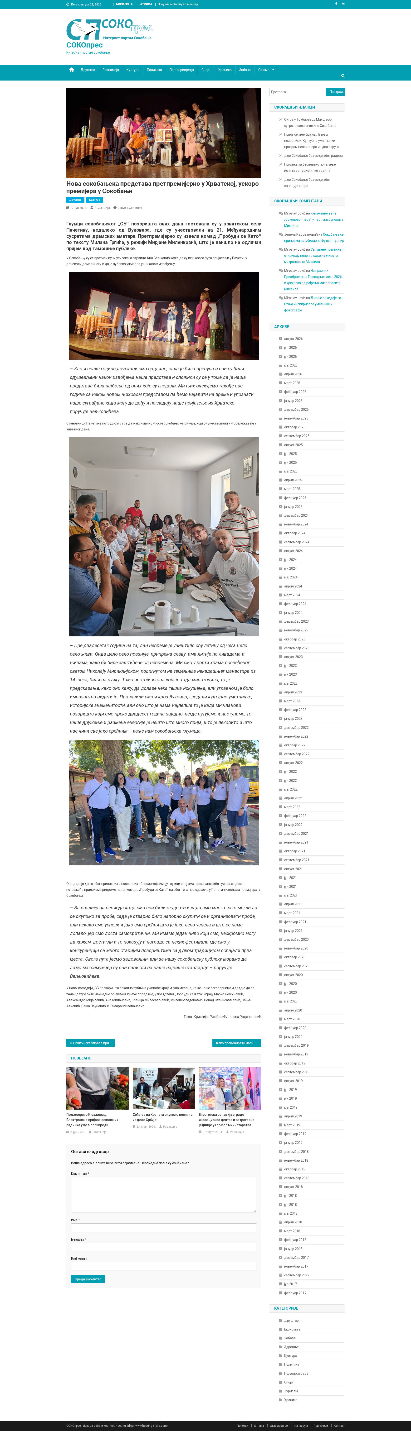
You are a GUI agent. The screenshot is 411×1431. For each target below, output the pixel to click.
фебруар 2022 (295, 816)
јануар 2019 (293, 1143)
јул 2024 (290, 560)
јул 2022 (290, 771)
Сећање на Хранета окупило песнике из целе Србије (162, 1117)
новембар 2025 (296, 418)
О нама (263, 70)
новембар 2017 (296, 1266)
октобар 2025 (294, 427)
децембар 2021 (296, 833)
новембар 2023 (296, 630)
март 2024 (292, 595)
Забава (245, 70)
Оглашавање (279, 1425)
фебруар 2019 (295, 1134)
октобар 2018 (294, 1169)
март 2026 (292, 383)
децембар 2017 (296, 1257)
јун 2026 (290, 356)
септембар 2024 (296, 542)
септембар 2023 (296, 648)
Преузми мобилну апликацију (178, 4)
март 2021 (292, 913)
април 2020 (293, 1010)
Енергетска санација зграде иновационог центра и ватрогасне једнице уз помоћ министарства (226, 1120)
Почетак (242, 1425)
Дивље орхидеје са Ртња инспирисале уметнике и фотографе (312, 304)
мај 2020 (291, 1001)
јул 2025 (290, 454)
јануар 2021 (293, 931)
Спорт (206, 70)
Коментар (80, 1174)
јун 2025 (290, 462)
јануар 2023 (293, 718)
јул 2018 (290, 1195)
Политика (154, 70)
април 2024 (293, 586)
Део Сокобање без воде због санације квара (307, 183)
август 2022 (293, 763)
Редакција (102, 208)
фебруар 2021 (295, 922)
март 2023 (292, 701)
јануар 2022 (293, 825)
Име (75, 1220)
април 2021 (293, 904)
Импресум (301, 1425)
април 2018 (293, 1222)
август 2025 (293, 445)
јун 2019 (290, 1098)
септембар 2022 (296, 754)
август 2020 (293, 975)
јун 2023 (290, 674)
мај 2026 (291, 365)
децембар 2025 (296, 409)
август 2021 (293, 869)
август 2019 (293, 1081)
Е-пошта (79, 1239)
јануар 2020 (293, 1037)
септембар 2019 (296, 1072)
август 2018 (293, 1187)
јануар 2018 (293, 1249)
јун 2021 (290, 886)
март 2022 (292, 807)
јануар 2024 (293, 613)
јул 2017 (290, 1284)
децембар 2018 (296, 1152)
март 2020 (292, 1019)
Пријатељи (321, 1425)
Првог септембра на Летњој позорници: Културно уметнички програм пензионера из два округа (311, 141)
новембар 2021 (296, 842)
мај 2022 (291, 789)
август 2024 (293, 551)
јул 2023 (290, 666)
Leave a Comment (130, 208)
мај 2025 (291, 471)
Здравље (291, 1347)
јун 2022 (290, 780)
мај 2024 (291, 577)
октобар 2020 (294, 957)
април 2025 (293, 480)
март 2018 (292, 1231)
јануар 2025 (293, 507)
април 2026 (293, 374)
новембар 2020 (296, 948)
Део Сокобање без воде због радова (313, 155)
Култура (133, 70)
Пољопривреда (182, 70)
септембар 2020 (296, 966)
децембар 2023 (296, 621)
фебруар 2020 (295, 1028)
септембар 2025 (296, 436)
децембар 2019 (296, 1045)
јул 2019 (290, 1090)
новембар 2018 (296, 1160)
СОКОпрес (84, 44)
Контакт (339, 1425)
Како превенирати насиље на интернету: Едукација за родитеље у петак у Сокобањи (238, 1043)
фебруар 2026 (295, 392)
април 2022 (293, 798)
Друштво (88, 70)
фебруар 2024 (295, 604)
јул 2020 (290, 984)
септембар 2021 (296, 860)
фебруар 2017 (295, 1293)
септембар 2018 (296, 1178)
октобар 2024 (294, 533)
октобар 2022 (294, 745)
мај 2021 (291, 895)
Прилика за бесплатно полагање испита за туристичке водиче (310, 167)
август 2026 (293, 339)
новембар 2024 (296, 524)
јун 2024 (290, 568)
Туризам (291, 1391)
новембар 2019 (296, 1054)
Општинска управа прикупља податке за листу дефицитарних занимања (94, 1043)
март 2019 (292, 1125)
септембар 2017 (296, 1275)
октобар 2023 (294, 639)
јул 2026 (290, 347)
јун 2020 (290, 992)
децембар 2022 (296, 728)
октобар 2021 (294, 851)
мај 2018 (291, 1213)
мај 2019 (291, 1107)
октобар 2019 (294, 1063)
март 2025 (292, 489)
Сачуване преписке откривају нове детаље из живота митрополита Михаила (312, 256)
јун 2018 (290, 1205)
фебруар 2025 (295, 498)
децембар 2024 (296, 515)
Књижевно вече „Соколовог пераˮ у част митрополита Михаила (313, 219)
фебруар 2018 (295, 1240)
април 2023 (293, 692)
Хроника (225, 70)
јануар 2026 (293, 401)
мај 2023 (291, 683)
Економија (111, 70)
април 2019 (293, 1116)
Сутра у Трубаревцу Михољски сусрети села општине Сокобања (310, 123)
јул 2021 (290, 878)
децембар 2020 (296, 939)
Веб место (79, 1259)
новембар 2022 (296, 736)
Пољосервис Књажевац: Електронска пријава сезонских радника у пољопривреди (92, 1120)
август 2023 (293, 657)
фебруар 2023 (295, 710)
